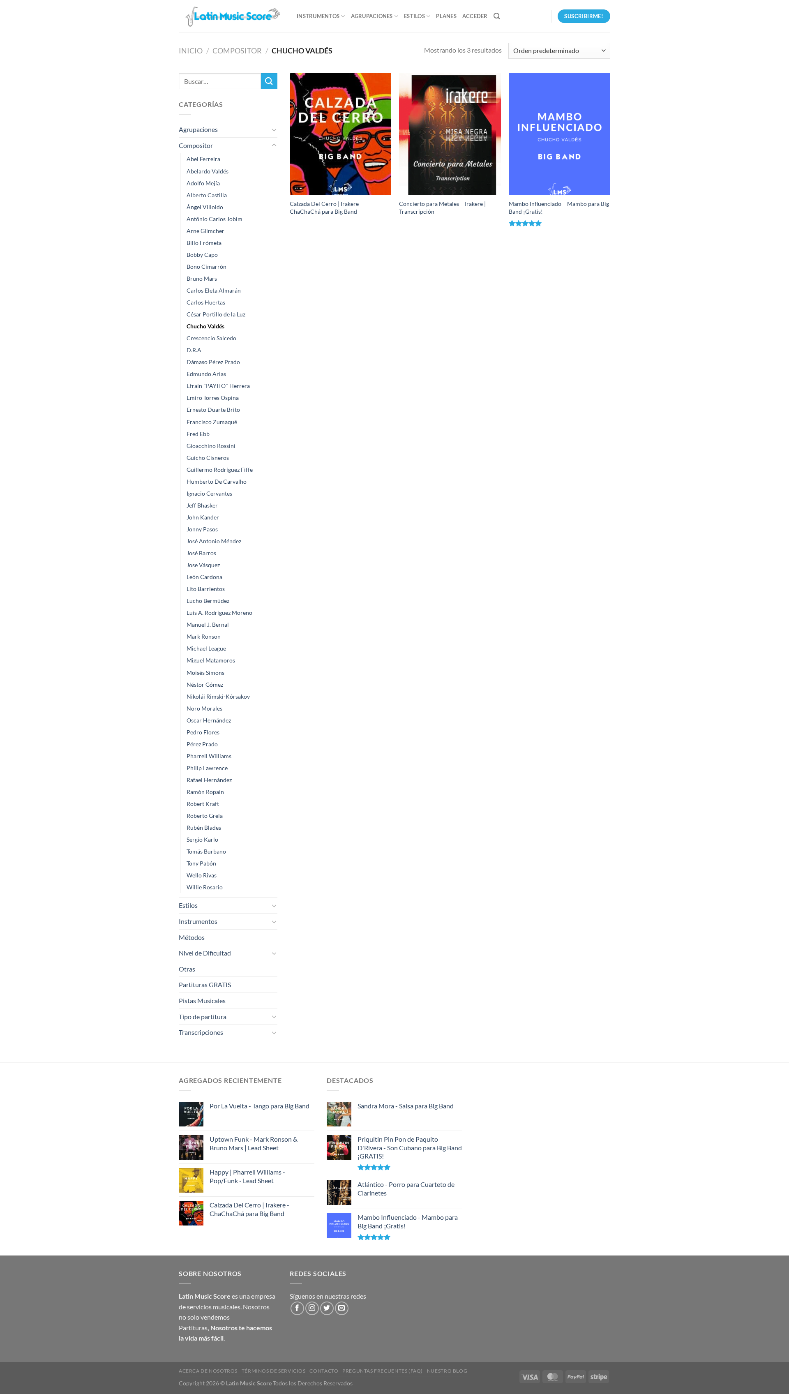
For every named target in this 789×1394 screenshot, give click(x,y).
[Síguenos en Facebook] (297, 1308)
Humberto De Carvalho (217, 481)
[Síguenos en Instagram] (312, 1308)
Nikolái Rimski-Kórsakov (218, 696)
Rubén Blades (204, 827)
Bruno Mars (202, 278)
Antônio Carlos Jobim (214, 218)
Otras (187, 969)
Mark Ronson (204, 636)
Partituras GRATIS (205, 984)
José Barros (201, 552)
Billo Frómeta (204, 242)
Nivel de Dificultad (205, 953)
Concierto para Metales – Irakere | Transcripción (442, 207)
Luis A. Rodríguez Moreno (219, 612)
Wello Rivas (202, 875)
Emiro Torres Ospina (213, 397)
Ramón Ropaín (205, 791)
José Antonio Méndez (214, 541)
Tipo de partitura (202, 1016)
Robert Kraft (203, 803)
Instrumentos (318, 16)
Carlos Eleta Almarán (214, 290)
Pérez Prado (202, 744)
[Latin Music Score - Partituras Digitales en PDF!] (231, 16)
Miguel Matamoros (211, 660)
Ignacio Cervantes (209, 493)
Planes (446, 16)
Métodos (192, 937)
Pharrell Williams (209, 755)
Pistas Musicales (202, 1000)
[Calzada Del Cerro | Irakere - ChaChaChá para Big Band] (340, 134)
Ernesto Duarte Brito (213, 409)
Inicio (191, 50)
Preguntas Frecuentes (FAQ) (382, 1371)
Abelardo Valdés (207, 171)
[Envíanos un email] (341, 1308)
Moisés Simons (205, 672)
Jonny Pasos (202, 529)
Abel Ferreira (203, 158)
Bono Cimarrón (206, 266)
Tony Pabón (201, 863)
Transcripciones (201, 1032)
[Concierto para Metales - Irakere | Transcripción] (450, 134)
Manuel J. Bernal (208, 624)
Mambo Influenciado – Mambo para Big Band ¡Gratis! (559, 207)
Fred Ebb (198, 433)
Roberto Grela (205, 815)
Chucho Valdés (205, 326)
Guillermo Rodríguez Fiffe (220, 469)
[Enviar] (269, 81)
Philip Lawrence (207, 767)
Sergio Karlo (202, 839)
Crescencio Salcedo (211, 338)
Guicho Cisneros (208, 457)
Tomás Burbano (206, 851)
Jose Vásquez (203, 564)
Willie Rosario (205, 887)
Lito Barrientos (206, 588)
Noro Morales (204, 708)
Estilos (414, 16)
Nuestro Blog (447, 1371)
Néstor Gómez (205, 684)
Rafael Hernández (209, 779)
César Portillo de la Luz (216, 314)
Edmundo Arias (206, 373)
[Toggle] (274, 129)
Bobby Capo (202, 254)
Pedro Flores (203, 732)
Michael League (206, 648)
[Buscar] (497, 16)
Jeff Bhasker (202, 505)
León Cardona (204, 576)
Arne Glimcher (205, 230)
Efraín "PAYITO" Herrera (218, 385)
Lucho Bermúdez (208, 600)
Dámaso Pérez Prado (213, 361)
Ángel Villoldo (205, 206)
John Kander (203, 517)
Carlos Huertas (206, 302)
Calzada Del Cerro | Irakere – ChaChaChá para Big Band (326, 207)
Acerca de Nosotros (208, 1371)
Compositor (237, 50)
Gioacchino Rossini (211, 445)
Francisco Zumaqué (212, 421)
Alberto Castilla (207, 195)
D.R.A (194, 349)
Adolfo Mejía (203, 183)
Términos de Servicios (274, 1371)
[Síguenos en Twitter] (327, 1308)
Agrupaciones (372, 16)
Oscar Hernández (209, 720)
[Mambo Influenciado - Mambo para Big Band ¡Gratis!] (559, 134)
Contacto (323, 1371)
